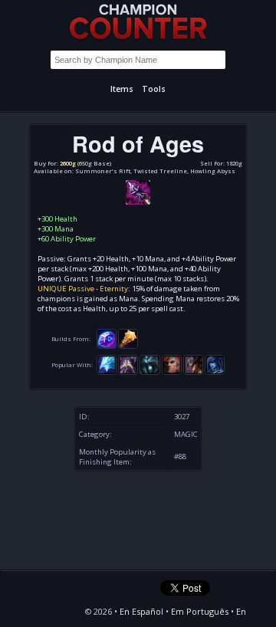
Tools (154, 89)
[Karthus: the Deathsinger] (149, 364)
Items (121, 89)
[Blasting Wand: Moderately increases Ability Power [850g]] (128, 338)
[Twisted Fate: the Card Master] (193, 364)
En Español (141, 611)
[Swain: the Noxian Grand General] (172, 364)
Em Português (199, 611)
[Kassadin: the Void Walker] (128, 364)
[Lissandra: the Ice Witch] (215, 364)
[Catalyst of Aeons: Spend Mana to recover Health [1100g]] (107, 338)
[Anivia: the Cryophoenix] (107, 364)
